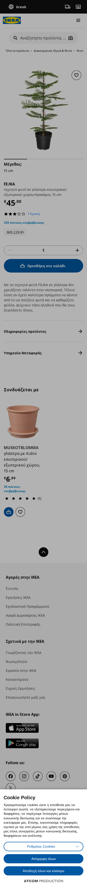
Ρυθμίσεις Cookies (41, 846)
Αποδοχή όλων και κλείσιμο (43, 871)
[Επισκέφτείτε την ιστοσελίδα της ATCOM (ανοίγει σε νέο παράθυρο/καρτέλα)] (43, 881)
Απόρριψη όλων (43, 859)
